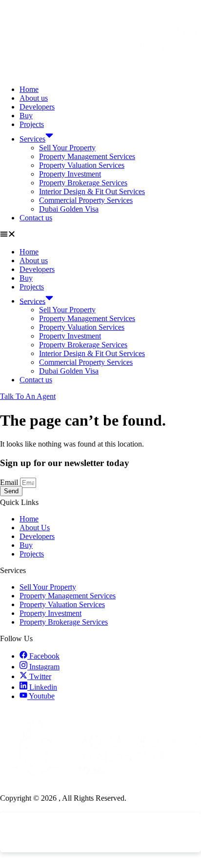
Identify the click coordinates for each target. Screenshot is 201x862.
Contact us (36, 218)
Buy (26, 115)
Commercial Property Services (86, 200)
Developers (37, 107)
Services (32, 139)
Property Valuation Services (81, 165)
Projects (32, 124)
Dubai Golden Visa (69, 209)
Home (29, 89)
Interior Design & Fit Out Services (92, 191)
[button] (100, 235)
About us (34, 98)
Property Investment (70, 174)
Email (10, 482)
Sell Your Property (67, 148)
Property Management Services (87, 156)
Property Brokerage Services (83, 183)
